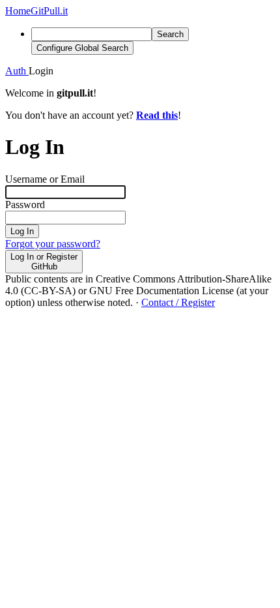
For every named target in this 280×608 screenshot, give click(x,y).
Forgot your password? (52, 243)
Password (25, 204)
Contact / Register (178, 302)
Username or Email (45, 179)
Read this (157, 115)
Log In (22, 231)
